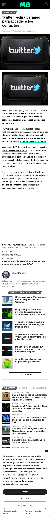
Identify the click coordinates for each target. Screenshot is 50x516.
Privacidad (26, 247)
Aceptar (25, 492)
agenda (32, 245)
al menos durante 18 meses (33, 141)
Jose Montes (30, 31)
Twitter (37, 247)
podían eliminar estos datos (14, 150)
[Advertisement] (25, 217)
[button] (46, 451)
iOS (17, 247)
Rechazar (25, 499)
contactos (8, 247)
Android (41, 245)
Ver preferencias (25, 506)
